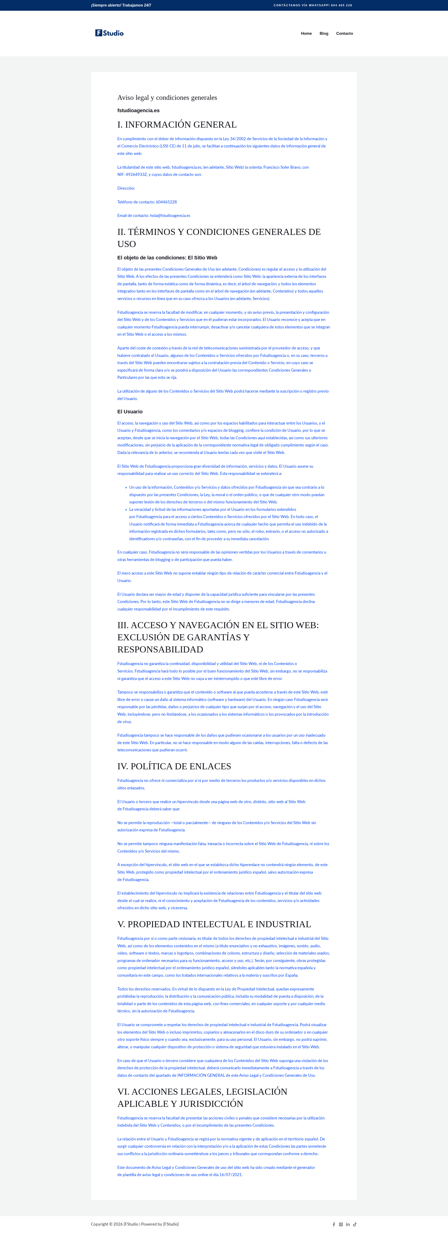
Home (306, 33)
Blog (324, 33)
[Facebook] (334, 1224)
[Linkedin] (348, 1224)
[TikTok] (355, 1224)
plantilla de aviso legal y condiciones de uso (160, 1175)
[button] (313, 5)
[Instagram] (341, 1224)
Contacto (344, 33)
